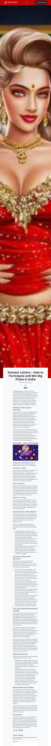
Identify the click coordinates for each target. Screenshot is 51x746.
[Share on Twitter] (22, 730)
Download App (41, 2)
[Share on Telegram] (19, 730)
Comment (15, 741)
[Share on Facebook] (14, 730)
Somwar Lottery (19, 391)
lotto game (17, 658)
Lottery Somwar (26, 462)
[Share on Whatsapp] (16, 730)
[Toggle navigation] (26, 2)
